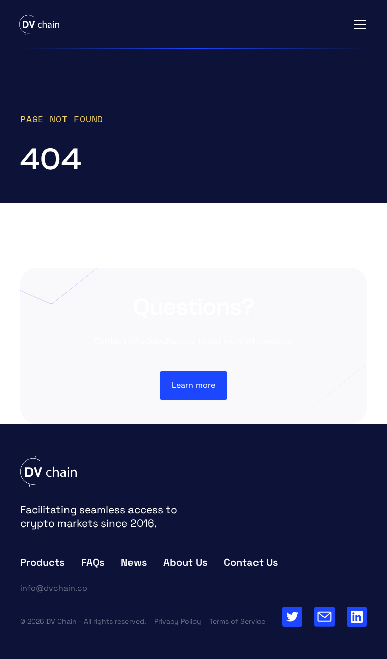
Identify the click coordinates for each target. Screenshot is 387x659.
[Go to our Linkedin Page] (357, 617)
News (134, 562)
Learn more (193, 385)
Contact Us (251, 562)
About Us (185, 562)
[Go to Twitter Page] (292, 617)
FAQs (93, 562)
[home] (39, 24)
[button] (358, 24)
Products (42, 562)
